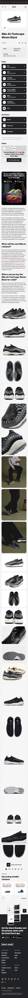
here (3, 299)
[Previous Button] (3, 898)
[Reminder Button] (22, 43)
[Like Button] (25, 43)
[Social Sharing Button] (8, 865)
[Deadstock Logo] (14, 7)
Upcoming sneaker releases (10, 878)
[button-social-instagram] (9, 869)
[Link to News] (5, 7)
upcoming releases (18, 263)
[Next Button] (8, 898)
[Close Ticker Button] (25, 2)
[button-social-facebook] (12, 869)
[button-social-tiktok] (19, 869)
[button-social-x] (22, 869)
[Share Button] (19, 43)
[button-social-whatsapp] (15, 869)
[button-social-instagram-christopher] (6, 869)
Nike (19, 295)
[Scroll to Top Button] (24, 911)
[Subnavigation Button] (2, 7)
